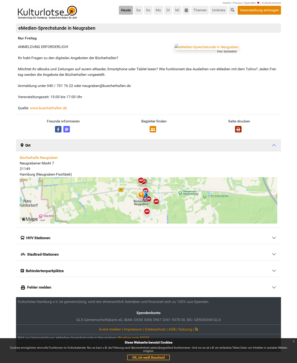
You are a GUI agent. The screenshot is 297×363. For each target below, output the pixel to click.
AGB (172, 329)
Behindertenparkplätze (45, 271)
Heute (126, 10)
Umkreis (218, 10)
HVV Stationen (38, 238)
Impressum (133, 329)
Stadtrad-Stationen (43, 254)
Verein (227, 3)
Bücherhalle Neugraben (39, 157)
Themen (200, 10)
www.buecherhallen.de (48, 108)
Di (168, 10)
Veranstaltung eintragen (259, 10)
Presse (237, 3)
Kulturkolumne (271, 3)
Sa (138, 10)
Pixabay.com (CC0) (133, 338)
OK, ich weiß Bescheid (148, 357)
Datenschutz (155, 329)
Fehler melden (39, 287)
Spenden (250, 3)
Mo (158, 10)
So (148, 10)
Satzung (185, 329)
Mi (177, 10)
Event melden (110, 329)
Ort (27, 145)
